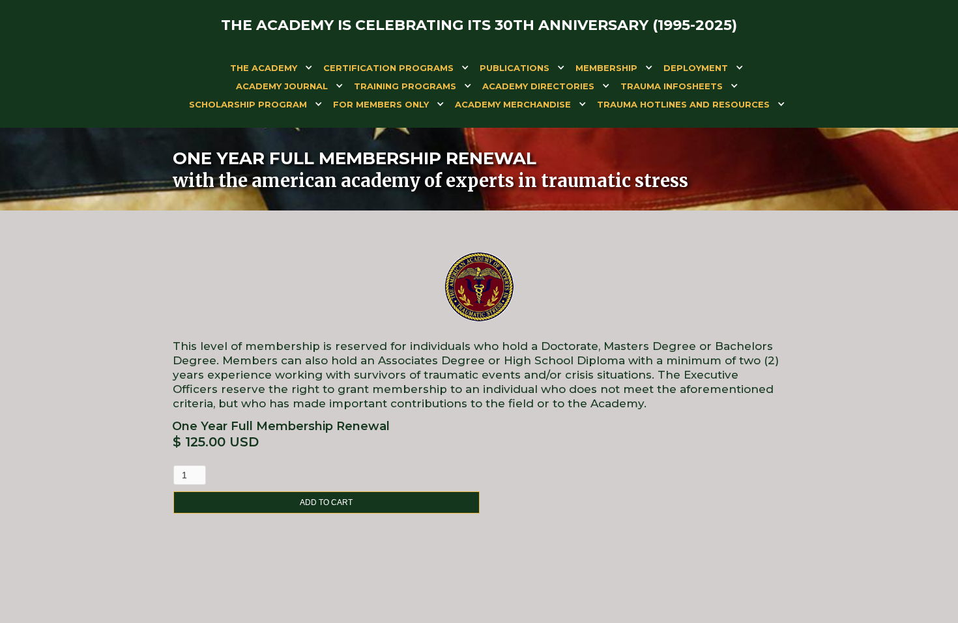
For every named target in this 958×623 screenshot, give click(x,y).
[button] (263, 70)
